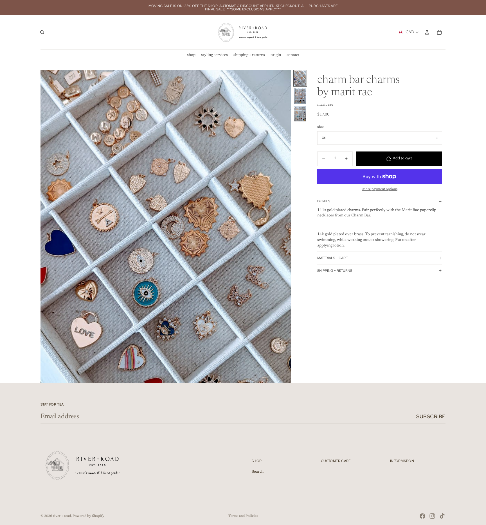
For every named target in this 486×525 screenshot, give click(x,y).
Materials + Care (332, 258)
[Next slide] (284, 226)
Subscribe (431, 416)
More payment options (379, 189)
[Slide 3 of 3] (300, 113)
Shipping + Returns (334, 270)
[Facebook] (422, 516)
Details (323, 201)
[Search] (42, 32)
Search (258, 472)
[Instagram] (432, 516)
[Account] (427, 32)
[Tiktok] (442, 516)
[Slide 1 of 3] (300, 78)
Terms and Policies (243, 516)
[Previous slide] (46, 226)
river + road (62, 516)
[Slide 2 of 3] (300, 96)
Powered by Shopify (88, 516)
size (320, 127)
